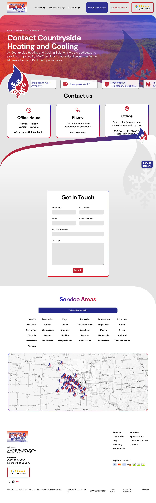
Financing (117, 444)
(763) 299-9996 (119, 7)
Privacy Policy (113, 490)
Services (117, 432)
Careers (134, 444)
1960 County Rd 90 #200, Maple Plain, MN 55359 (127, 132)
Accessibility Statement (128, 490)
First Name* (57, 207)
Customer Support (139, 440)
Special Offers (137, 436)
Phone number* (86, 218)
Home (9, 30)
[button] (40, 7)
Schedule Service (97, 7)
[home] (17, 7)
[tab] (78, 310)
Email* (55, 218)
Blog (115, 440)
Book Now (135, 432)
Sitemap (145, 489)
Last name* (84, 207)
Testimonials (119, 448)
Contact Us (118, 436)
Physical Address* (60, 229)
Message (56, 240)
